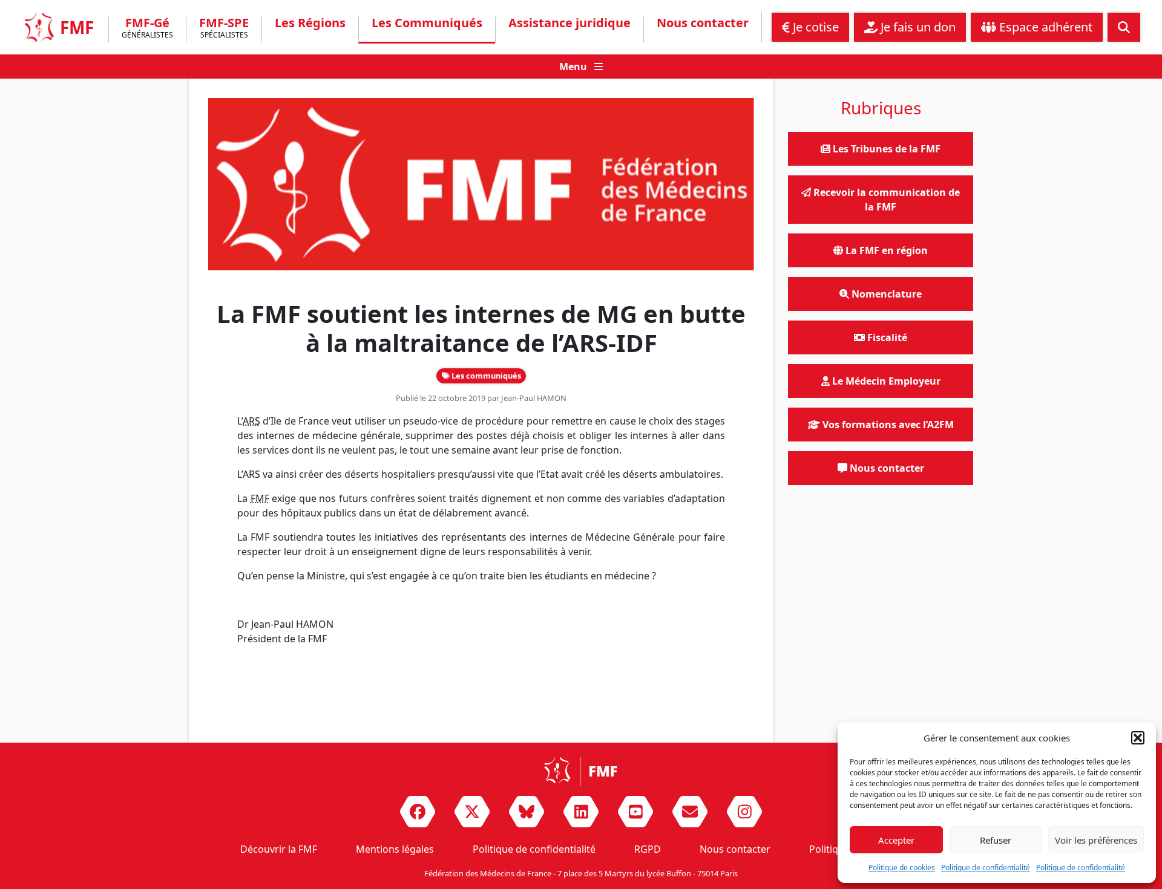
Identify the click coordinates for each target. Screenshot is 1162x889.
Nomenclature (885, 294)
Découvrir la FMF (278, 849)
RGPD (647, 849)
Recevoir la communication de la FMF (885, 199)
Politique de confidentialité (985, 867)
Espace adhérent (1044, 27)
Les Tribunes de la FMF (885, 148)
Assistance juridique (569, 23)
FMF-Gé (147, 29)
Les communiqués (485, 375)
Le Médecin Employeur (885, 381)
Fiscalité (886, 337)
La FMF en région (885, 250)
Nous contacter (703, 23)
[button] (1138, 738)
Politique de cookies (901, 867)
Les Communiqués (427, 23)
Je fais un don (917, 27)
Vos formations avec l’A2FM (887, 424)
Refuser (995, 840)
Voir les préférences (1096, 840)
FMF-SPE (224, 29)
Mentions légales (395, 849)
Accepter (896, 840)
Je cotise (814, 27)
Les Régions (310, 23)
